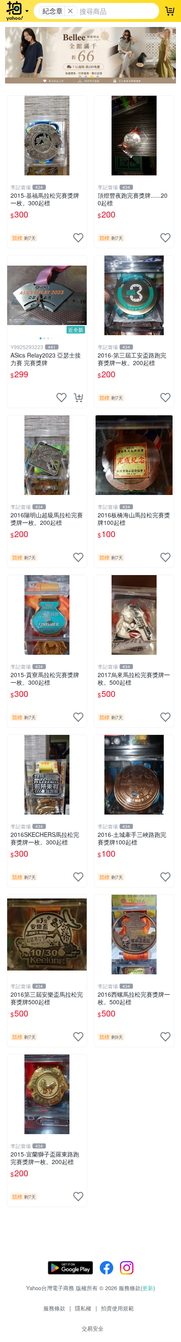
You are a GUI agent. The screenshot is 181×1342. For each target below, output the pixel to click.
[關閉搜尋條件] (70, 11)
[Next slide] (81, 295)
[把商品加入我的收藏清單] (78, 238)
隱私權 (83, 1308)
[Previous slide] (12, 295)
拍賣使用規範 (117, 1308)
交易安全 (93, 1328)
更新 (147, 1288)
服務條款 (54, 1308)
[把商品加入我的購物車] (78, 398)
